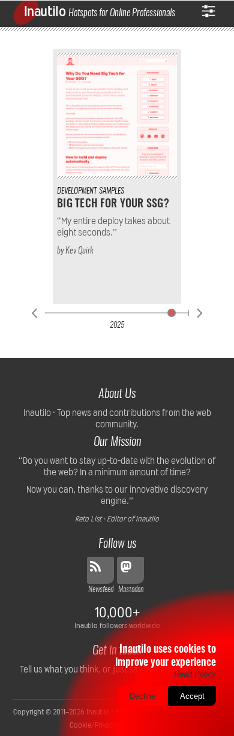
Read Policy (195, 673)
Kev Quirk (79, 251)
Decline (142, 696)
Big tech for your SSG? (113, 204)
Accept (192, 696)
